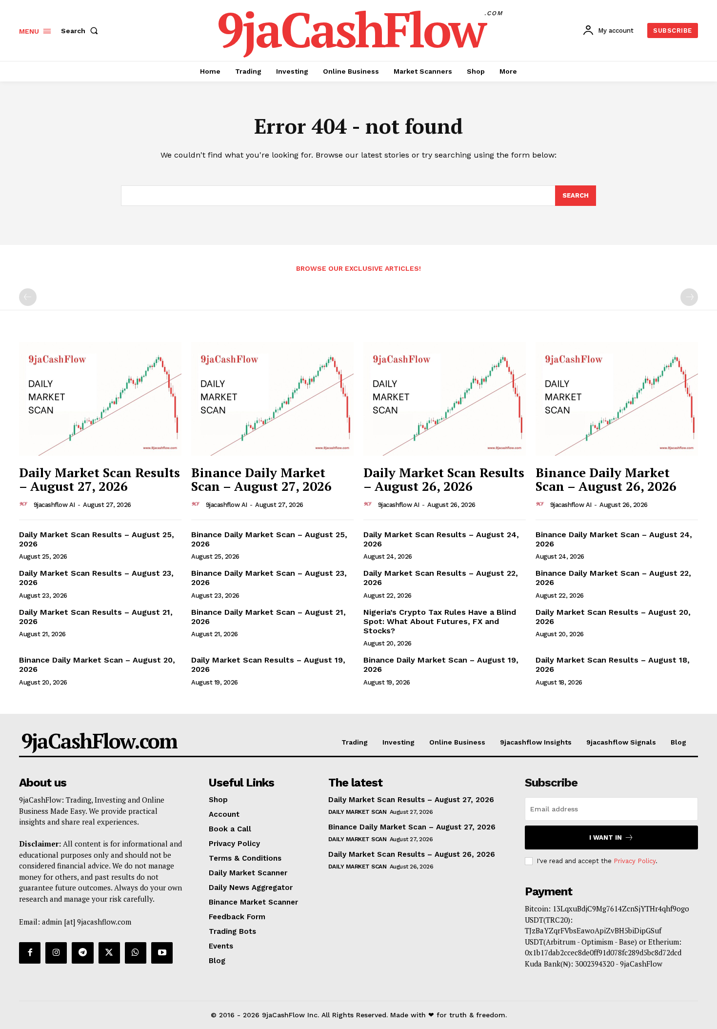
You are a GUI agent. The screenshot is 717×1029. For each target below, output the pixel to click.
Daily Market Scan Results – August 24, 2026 (441, 539)
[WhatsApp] (135, 953)
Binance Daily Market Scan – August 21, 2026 (268, 616)
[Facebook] (29, 953)
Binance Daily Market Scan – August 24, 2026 (614, 539)
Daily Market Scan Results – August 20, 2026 (613, 616)
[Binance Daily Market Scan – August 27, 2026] (272, 399)
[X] (109, 953)
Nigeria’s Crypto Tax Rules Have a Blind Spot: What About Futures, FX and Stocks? (439, 621)
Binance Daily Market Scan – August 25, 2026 (269, 539)
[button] (81, 30)
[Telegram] (82, 953)
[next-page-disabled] (689, 297)
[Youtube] (162, 953)
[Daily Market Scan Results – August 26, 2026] (444, 399)
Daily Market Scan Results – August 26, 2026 (443, 479)
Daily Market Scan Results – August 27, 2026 (99, 479)
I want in (605, 837)
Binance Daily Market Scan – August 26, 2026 (606, 479)
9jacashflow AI (54, 504)
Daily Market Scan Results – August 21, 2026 (96, 616)
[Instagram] (56, 953)
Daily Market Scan (357, 811)
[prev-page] (28, 297)
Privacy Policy (635, 861)
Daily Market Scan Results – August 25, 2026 (96, 539)
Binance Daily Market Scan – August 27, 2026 (261, 479)
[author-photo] (25, 504)
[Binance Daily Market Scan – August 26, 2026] (617, 399)
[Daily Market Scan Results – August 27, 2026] (100, 399)
